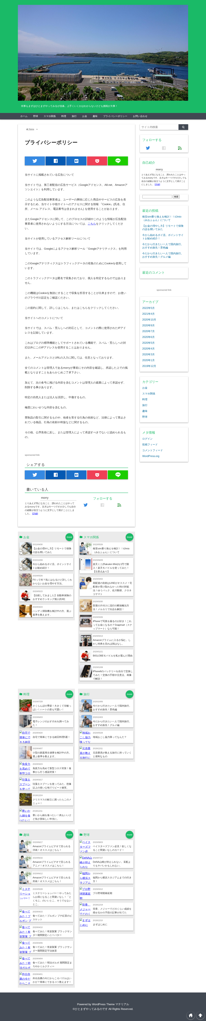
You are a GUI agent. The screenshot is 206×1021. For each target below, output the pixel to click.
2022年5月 (148, 307)
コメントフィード (152, 450)
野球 (35, 116)
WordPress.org (150, 456)
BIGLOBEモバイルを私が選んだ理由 (112, 655)
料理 (63, 116)
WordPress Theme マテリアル (110, 1004)
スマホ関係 (50, 116)
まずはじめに (100, 924)
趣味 (95, 116)
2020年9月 (148, 325)
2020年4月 (148, 348)
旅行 (74, 116)
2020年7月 (148, 331)
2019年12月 (149, 366)
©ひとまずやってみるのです (90, 1009)
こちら (92, 223)
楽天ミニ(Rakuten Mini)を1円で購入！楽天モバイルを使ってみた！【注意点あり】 (111, 568)
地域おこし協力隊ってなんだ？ (110, 737)
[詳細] (35, 513)
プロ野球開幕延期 (102, 893)
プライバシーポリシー (115, 116)
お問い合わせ (140, 116)
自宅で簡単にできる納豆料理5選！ (51, 737)
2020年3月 (148, 354)
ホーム (24, 116)
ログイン (147, 438)
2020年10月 (149, 319)
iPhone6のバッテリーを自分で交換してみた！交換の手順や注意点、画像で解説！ (113, 675)
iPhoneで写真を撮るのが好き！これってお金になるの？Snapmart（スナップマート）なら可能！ (112, 625)
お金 (84, 116)
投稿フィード (150, 444)
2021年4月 (148, 313)
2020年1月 (148, 360)
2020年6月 (148, 336)
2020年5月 (148, 342)
